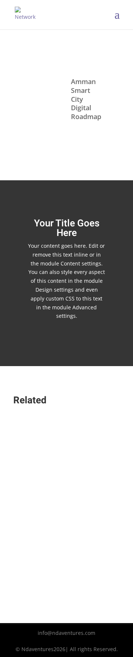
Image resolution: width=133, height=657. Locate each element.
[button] (66, 506)
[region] (66, 512)
